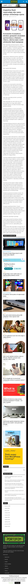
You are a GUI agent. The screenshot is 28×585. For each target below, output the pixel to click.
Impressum (5, 554)
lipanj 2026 (7, 510)
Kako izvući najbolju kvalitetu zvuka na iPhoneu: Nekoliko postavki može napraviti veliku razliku (13, 358)
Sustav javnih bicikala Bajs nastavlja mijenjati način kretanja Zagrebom (14, 488)
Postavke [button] (11, 582)
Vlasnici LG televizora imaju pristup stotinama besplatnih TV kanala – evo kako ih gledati (12, 400)
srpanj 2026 (7, 508)
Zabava (6, 566)
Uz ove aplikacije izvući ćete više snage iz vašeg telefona (14, 336)
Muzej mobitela (8, 563)
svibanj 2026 (7, 512)
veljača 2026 (7, 519)
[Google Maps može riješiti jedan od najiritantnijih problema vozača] (14, 264)
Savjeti (4, 272)
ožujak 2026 (7, 517)
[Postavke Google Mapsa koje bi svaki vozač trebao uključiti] (14, 244)
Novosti (6, 559)
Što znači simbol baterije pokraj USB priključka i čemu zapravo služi (12, 316)
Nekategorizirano (7, 251)
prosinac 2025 (7, 524)
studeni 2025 (7, 526)
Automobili (7, 572)
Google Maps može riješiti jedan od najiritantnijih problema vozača (12, 274)
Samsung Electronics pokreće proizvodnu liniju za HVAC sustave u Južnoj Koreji (14, 495)
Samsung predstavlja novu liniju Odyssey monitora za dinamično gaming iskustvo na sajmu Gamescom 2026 (15, 499)
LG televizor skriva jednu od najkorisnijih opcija (13, 295)
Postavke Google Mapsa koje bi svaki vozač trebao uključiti (12, 254)
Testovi (6, 570)
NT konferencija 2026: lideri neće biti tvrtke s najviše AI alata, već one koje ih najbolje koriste (14, 484)
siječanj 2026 (7, 521)
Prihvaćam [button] (17, 582)
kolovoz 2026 (7, 506)
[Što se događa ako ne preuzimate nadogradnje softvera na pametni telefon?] (14, 369)
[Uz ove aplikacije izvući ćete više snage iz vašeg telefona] (14, 326)
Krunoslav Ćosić (13, 16)
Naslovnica (7, 557)
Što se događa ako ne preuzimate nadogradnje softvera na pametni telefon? (14, 379)
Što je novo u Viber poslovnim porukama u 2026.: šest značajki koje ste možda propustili (14, 480)
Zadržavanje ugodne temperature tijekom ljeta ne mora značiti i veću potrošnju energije (13, 423)
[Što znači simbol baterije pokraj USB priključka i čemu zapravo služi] (14, 305)
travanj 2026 (7, 515)
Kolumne (6, 568)
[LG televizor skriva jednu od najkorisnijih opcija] (14, 285)
